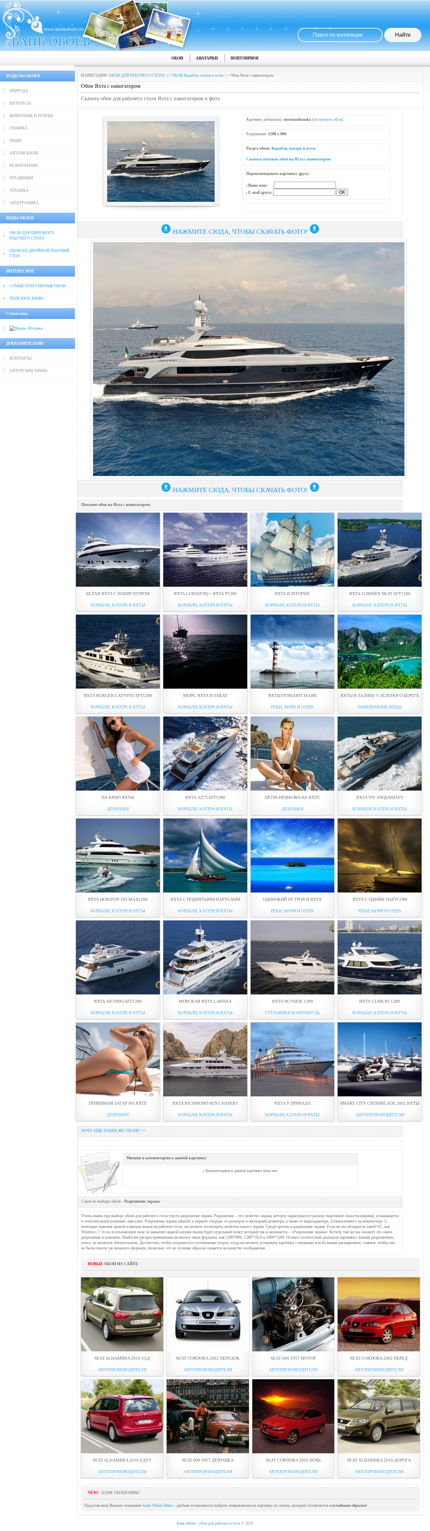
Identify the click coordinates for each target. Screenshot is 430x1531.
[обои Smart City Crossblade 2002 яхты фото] (380, 1059)
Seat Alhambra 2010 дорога (379, 1460)
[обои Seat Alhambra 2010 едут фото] (122, 1416)
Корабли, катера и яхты (293, 148)
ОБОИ (177, 58)
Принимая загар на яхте (118, 1103)
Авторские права (28, 370)
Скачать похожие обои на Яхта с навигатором (288, 159)
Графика (18, 128)
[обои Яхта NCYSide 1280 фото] (293, 957)
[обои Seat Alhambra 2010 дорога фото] (379, 1416)
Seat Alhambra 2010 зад (122, 1358)
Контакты (20, 358)
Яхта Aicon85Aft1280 (118, 1001)
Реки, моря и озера (292, 706)
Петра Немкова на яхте (292, 797)
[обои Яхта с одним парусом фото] (380, 855)
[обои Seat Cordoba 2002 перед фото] (379, 1314)
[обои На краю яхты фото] (118, 754)
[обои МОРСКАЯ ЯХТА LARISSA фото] (205, 957)
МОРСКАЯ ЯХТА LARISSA (205, 1001)
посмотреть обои (327, 119)
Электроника (24, 203)
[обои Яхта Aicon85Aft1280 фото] (118, 957)
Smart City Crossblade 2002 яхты (379, 1103)
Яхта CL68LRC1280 (379, 1001)
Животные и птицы (31, 115)
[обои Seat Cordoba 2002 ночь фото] (293, 1416)
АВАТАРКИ (207, 58)
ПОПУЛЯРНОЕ (244, 58)
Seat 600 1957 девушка (207, 1460)
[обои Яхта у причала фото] (293, 1059)
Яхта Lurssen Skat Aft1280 (380, 593)
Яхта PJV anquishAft (379, 797)
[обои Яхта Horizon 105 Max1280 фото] (118, 855)
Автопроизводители (379, 1114)
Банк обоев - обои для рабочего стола (208, 1523)
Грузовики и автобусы (292, 1012)
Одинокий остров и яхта (292, 899)
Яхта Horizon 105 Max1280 (118, 899)
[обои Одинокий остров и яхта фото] (293, 855)
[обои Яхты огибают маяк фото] (293, 652)
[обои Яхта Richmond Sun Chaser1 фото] (205, 1059)
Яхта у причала (292, 1103)
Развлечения (23, 165)
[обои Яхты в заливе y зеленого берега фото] (380, 652)
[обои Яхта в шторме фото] (293, 550)
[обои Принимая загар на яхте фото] (118, 1059)
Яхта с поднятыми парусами (205, 899)
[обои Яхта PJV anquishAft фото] (380, 754)
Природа (19, 90)
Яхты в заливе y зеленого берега (379, 695)
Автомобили (23, 153)
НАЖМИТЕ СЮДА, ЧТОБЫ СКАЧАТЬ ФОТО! (240, 231)
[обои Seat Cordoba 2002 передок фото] (208, 1314)
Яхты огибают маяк (292, 695)
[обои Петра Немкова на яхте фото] (293, 754)
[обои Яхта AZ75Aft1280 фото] (205, 754)
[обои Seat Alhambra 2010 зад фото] (122, 1314)
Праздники (21, 178)
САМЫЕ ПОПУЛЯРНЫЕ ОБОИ (37, 286)
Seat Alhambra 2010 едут (122, 1460)
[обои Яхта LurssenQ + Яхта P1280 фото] (205, 550)
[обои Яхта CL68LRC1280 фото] (380, 957)
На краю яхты (117, 797)
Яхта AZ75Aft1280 (205, 797)
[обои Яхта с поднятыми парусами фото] (205, 855)
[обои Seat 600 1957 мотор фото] (293, 1314)
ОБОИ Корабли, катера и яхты (197, 75)
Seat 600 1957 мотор (293, 1358)
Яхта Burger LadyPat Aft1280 (118, 695)
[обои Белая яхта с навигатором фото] (118, 550)
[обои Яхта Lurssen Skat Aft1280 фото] (380, 550)
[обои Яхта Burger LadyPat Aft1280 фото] (118, 652)
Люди (15, 140)
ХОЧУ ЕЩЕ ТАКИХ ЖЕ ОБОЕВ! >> (113, 1130)
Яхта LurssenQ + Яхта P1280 (205, 593)
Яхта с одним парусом (379, 899)
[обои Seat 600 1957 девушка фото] (208, 1416)
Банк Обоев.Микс (158, 1505)
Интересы (20, 103)
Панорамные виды (380, 706)
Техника (19, 190)
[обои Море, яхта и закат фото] (205, 652)
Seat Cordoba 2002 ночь (293, 1460)
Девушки (118, 808)
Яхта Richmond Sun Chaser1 (205, 1103)
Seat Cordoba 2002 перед (378, 1358)
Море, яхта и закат (205, 695)
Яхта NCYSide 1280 (292, 1001)
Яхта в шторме (292, 593)
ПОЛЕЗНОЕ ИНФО (26, 298)
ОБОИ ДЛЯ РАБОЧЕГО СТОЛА (137, 75)
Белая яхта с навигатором (118, 593)
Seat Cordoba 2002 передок (208, 1358)
